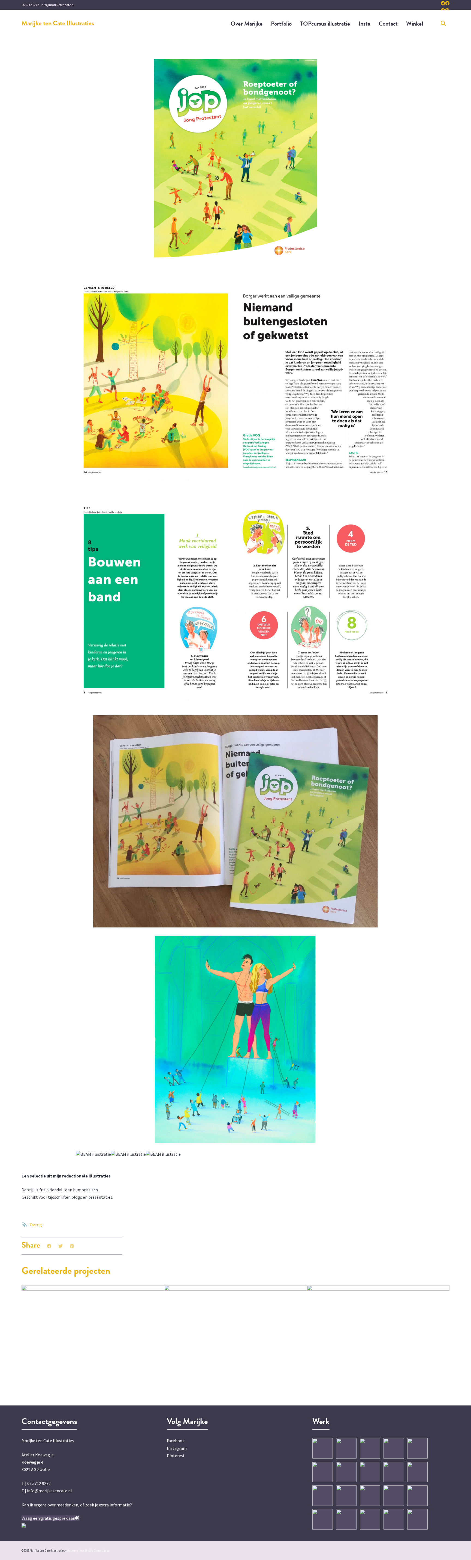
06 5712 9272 (30, 5)
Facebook (176, 1440)
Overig (36, 1224)
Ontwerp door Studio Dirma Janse (88, 1550)
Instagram (177, 1448)
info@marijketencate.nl (57, 5)
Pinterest (176, 1455)
